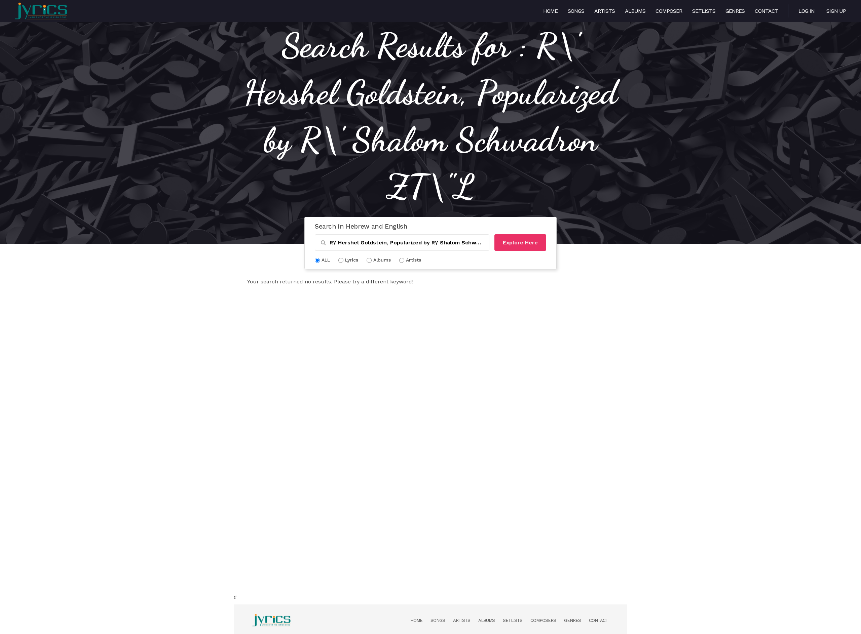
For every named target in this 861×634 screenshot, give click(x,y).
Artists (604, 11)
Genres (735, 11)
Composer (669, 11)
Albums (635, 11)
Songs (576, 11)
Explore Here (520, 242)
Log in (806, 11)
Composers (543, 620)
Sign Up (836, 11)
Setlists (703, 11)
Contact (766, 11)
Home (550, 11)
